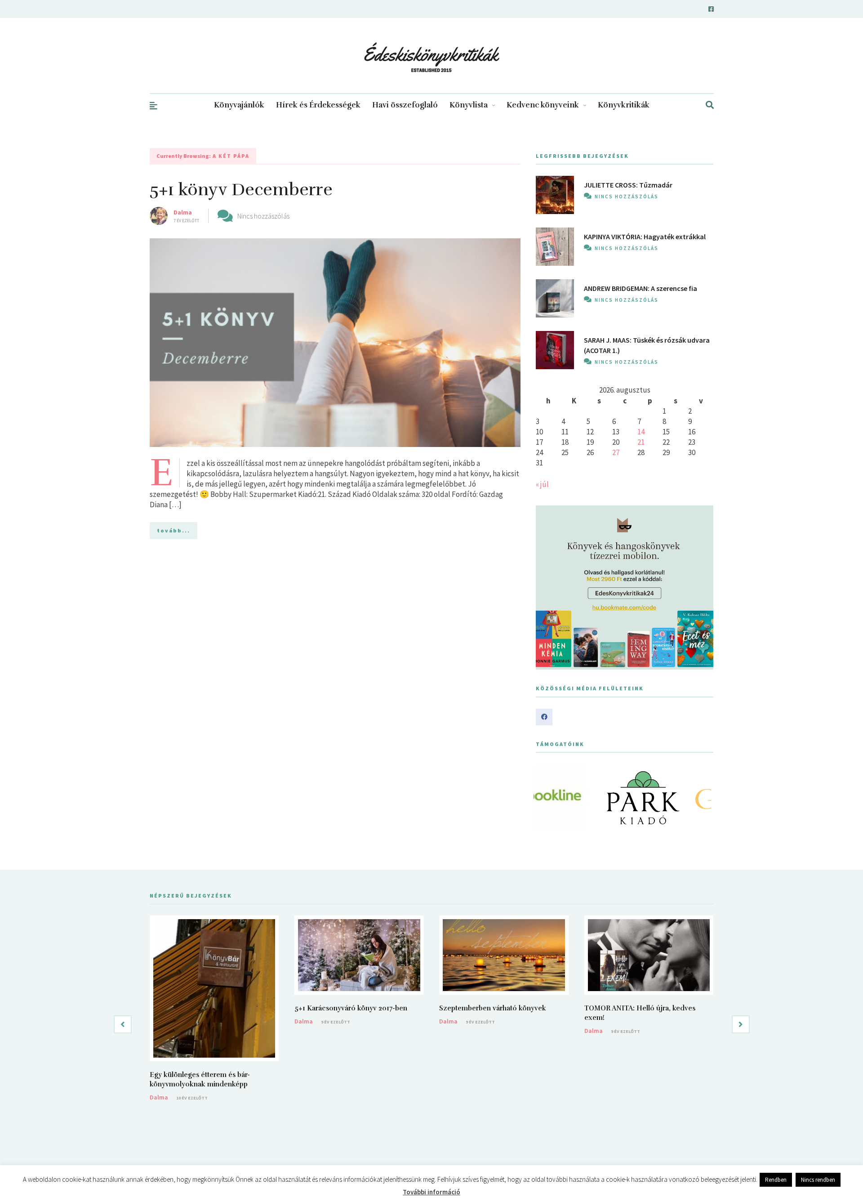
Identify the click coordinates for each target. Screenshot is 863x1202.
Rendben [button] (776, 1180)
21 (641, 442)
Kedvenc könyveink (543, 105)
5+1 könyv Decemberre (241, 189)
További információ (431, 1192)
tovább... (173, 530)
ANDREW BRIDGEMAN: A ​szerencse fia (640, 288)
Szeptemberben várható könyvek (492, 1008)
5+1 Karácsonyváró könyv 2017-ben (350, 1008)
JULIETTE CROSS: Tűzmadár (628, 184)
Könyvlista (468, 105)
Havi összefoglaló (405, 105)
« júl (542, 484)
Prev (547, 798)
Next (701, 798)
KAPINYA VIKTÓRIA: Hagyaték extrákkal (645, 236)
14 (641, 432)
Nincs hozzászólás (263, 215)
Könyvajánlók (239, 105)
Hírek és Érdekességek (318, 105)
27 (615, 452)
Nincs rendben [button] (818, 1180)
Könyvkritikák (623, 105)
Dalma (182, 212)
